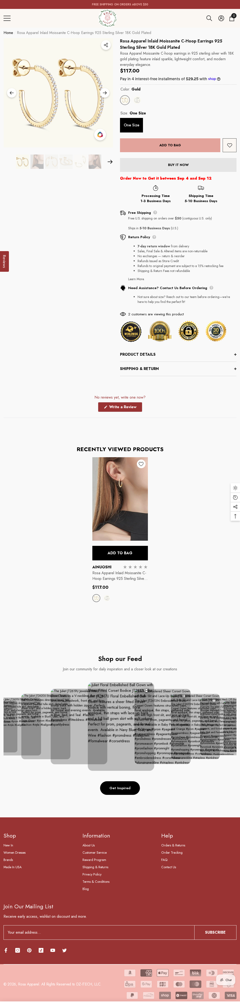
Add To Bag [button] (120, 553)
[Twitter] (64, 950)
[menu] (7, 18)
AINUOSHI (102, 567)
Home (8, 32)
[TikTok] (41, 950)
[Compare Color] (100, 134)
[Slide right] (104, 93)
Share (106, 45)
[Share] (106, 45)
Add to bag (170, 145)
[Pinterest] (29, 950)
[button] (209, 18)
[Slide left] (11, 93)
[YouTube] (53, 950)
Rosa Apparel (28, 984)
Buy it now (178, 164)
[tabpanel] (120, 534)
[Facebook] (6, 950)
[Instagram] (17, 950)
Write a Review (125, 408)
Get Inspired (120, 788)
